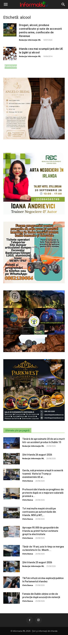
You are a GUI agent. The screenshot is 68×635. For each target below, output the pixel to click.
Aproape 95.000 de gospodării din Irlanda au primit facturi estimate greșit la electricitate (40, 531)
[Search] (63, 4)
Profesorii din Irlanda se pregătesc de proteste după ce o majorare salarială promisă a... (43, 492)
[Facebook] (29, 620)
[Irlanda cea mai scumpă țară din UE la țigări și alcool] (10, 53)
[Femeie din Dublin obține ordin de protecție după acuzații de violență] (11, 598)
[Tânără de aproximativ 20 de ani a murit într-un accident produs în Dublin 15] (11, 443)
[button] (5, 4)
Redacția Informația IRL (30, 40)
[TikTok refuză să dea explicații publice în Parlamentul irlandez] (11, 582)
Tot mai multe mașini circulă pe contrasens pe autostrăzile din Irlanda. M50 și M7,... (39, 511)
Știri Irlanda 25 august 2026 (37, 562)
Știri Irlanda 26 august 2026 (37, 454)
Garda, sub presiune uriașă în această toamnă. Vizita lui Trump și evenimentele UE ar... (42, 473)
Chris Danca (27, 481)
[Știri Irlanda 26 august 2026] (11, 458)
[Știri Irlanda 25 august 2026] (11, 566)
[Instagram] (38, 620)
